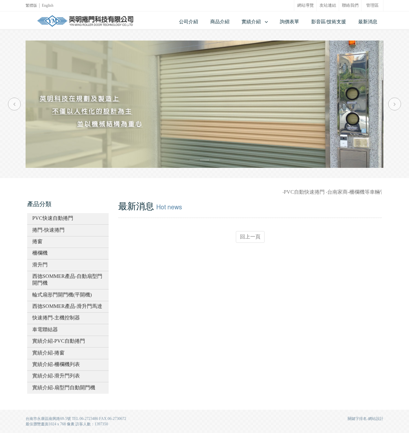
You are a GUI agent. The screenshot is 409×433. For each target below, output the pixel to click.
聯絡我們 (350, 5)
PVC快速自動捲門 (52, 218)
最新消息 (367, 21)
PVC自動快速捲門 (298, 192)
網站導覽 (305, 5)
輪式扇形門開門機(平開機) (62, 294)
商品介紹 (219, 21)
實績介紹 (251, 21)
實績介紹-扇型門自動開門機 (63, 387)
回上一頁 (250, 236)
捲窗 (37, 241)
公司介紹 (188, 21)
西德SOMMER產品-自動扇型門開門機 (67, 279)
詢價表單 (289, 21)
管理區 (372, 5)
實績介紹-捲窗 (48, 352)
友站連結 (328, 5)
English (47, 5)
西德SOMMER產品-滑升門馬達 (67, 306)
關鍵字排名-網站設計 (365, 418)
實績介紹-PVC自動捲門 (58, 341)
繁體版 (31, 5)
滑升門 (40, 264)
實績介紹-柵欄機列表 (56, 364)
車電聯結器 (45, 329)
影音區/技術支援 (328, 21)
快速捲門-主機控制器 (56, 317)
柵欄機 (40, 253)
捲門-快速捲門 (48, 230)
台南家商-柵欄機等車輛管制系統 (358, 192)
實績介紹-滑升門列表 (56, 375)
